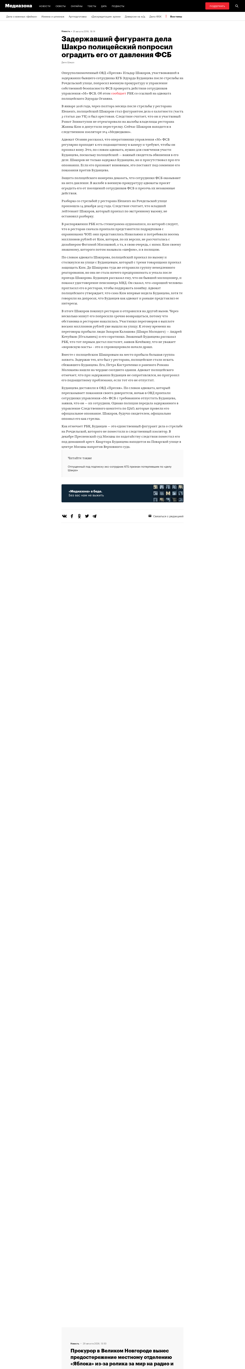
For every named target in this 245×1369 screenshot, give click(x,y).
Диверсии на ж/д (135, 16)
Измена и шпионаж (52, 16)
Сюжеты (61, 6)
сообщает (118, 93)
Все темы (176, 16)
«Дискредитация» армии (106, 16)
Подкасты (118, 6)
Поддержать (217, 6)
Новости (45, 6)
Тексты (92, 6)
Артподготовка (78, 16)
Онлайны (77, 6)
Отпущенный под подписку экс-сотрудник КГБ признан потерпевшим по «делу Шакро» (119, 468)
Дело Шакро (68, 62)
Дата (104, 6)
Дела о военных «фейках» (21, 16)
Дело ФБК (155, 16)
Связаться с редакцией (168, 516)
